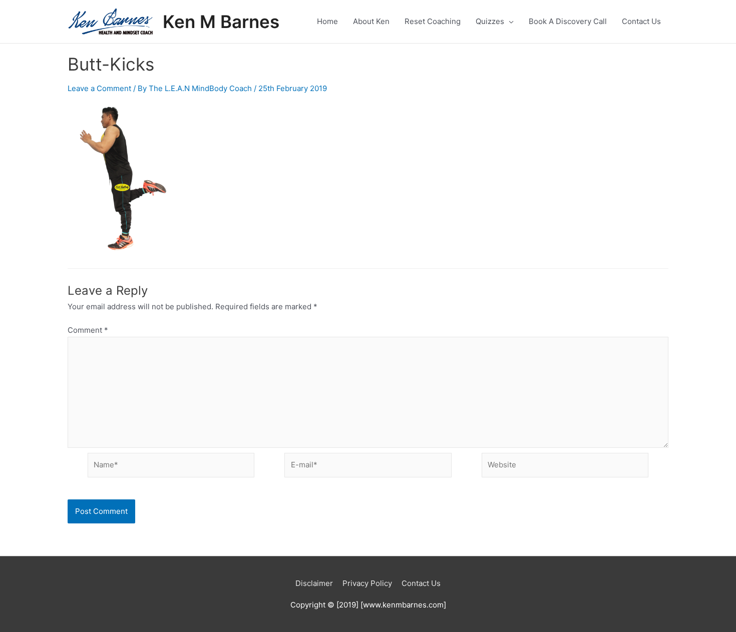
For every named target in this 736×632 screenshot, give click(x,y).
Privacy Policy (367, 583)
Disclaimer (314, 583)
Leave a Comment (99, 88)
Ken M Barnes (221, 21)
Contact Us (421, 583)
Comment (88, 330)
